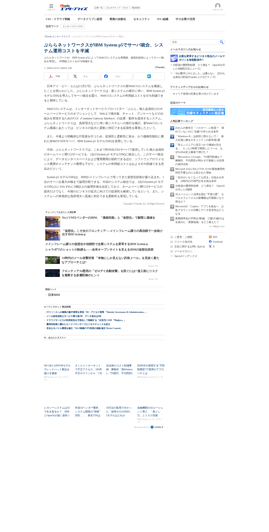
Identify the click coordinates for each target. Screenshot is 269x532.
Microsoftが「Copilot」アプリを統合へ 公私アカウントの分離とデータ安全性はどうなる (199, 210)
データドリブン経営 (90, 19)
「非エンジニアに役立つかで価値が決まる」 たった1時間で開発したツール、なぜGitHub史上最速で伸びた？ (199, 148)
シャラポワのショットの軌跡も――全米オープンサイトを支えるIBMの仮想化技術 (99, 249)
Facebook (218, 241)
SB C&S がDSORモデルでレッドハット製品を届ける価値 (57, 369)
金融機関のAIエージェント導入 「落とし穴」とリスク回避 (150, 411)
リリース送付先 (183, 241)
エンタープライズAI (73, 26)
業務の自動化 (118, 19)
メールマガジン (183, 251)
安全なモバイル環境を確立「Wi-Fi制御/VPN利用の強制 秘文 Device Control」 (84, 328)
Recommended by (142, 427)
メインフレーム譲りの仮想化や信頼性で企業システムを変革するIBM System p (96, 244)
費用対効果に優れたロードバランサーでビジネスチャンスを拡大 (78, 324)
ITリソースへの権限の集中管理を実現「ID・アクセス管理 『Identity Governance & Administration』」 (97, 312)
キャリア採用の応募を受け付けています (196, 93)
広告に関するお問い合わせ (189, 246)
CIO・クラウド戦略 (58, 19)
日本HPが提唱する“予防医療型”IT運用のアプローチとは (151, 369)
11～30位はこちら (217, 226)
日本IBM (54, 294)
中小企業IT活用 (185, 19)
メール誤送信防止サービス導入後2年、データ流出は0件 (73, 316)
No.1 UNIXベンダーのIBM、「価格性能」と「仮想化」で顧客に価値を (108, 217)
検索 (222, 42)
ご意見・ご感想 (183, 237)
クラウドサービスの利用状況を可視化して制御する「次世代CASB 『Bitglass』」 (86, 320)
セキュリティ (141, 19)
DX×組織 (162, 19)
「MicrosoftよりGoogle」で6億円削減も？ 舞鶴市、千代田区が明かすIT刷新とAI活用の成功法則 (200, 161)
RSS (215, 237)
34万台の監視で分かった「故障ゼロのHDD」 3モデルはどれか (120, 411)
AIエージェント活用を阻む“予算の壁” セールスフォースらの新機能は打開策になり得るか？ (199, 198)
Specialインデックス (185, 256)
